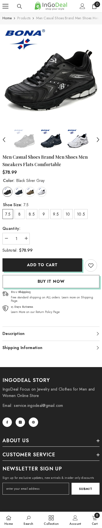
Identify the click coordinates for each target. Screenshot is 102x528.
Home (7, 18)
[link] (91, 265)
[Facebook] (7, 422)
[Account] (82, 6)
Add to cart (42, 265)
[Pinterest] (33, 422)
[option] (51, 75)
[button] (4, 139)
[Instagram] (20, 422)
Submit (85, 488)
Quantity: (11, 228)
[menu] (5, 6)
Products (23, 18)
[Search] (20, 6)
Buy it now (51, 281)
